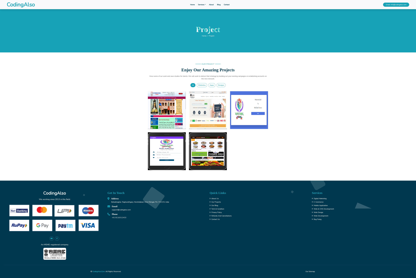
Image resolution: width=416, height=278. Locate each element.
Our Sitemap (310, 271)
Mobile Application (321, 205)
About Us (215, 198)
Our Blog (214, 205)
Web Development (321, 216)
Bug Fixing (317, 219)
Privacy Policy (216, 212)
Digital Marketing (320, 198)
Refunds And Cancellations (221, 216)
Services (201, 4)
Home (192, 4)
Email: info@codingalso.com (396, 4)
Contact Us (215, 219)
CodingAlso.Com (99, 271)
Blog (219, 4)
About (211, 4)
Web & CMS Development (324, 209)
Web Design (318, 212)
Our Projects (216, 202)
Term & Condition (217, 209)
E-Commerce (318, 202)
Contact (227, 4)
